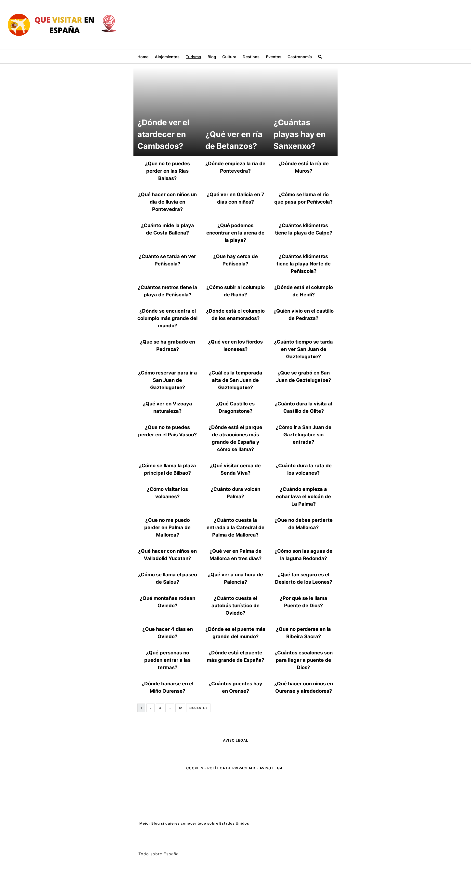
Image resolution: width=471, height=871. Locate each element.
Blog (212, 56)
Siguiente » (198, 708)
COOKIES (195, 768)
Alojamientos (167, 56)
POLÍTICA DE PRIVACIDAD (231, 768)
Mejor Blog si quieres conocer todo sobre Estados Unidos (194, 823)
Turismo (193, 56)
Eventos (273, 56)
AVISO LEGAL (235, 740)
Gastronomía (300, 56)
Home (142, 56)
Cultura (229, 56)
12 (180, 708)
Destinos (251, 56)
